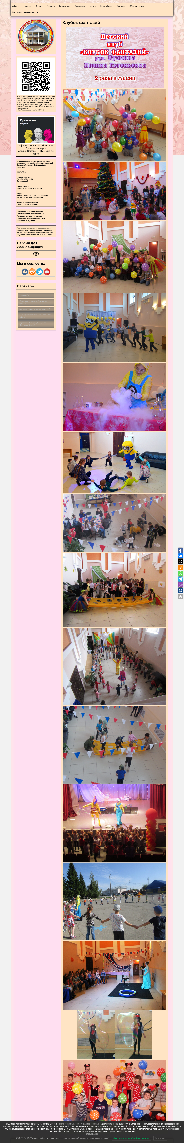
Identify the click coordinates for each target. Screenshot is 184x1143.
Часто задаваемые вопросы (25, 12)
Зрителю (121, 6)
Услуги (93, 6)
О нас (38, 6)
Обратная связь (136, 6)
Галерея (51, 6)
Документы (80, 6)
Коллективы (64, 6)
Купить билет (106, 6)
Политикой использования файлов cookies (77, 1124)
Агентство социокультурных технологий (35, 309)
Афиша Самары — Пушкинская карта (36, 152)
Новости (28, 6)
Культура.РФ (24, 295)
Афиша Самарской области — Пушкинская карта (36, 147)
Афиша (15, 6)
